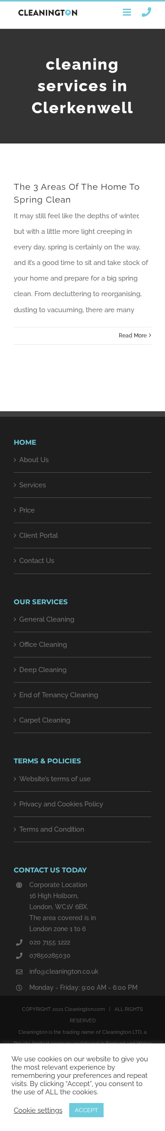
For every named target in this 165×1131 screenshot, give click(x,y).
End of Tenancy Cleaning (58, 695)
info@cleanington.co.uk (64, 971)
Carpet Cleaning (44, 720)
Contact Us (36, 561)
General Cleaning (46, 619)
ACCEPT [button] (86, 1110)
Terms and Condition (51, 829)
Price (27, 510)
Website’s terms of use (55, 779)
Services (32, 485)
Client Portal (38, 535)
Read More (133, 335)
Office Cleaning (43, 644)
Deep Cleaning (42, 670)
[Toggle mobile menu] (127, 12)
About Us (34, 460)
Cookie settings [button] (38, 1110)
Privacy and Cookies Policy (61, 804)
